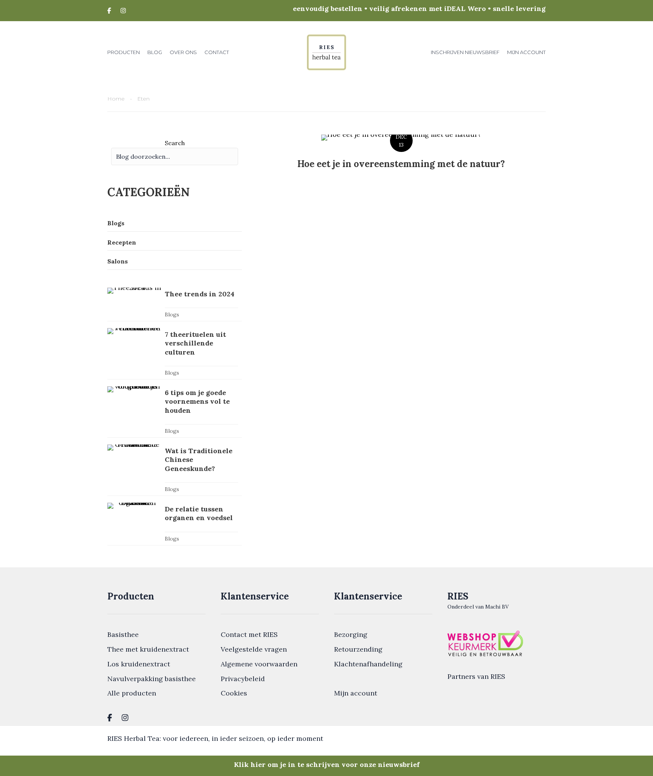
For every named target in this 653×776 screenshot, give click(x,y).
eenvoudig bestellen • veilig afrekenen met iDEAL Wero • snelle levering (419, 8)
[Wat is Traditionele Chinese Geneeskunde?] (174, 470)
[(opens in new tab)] (485, 642)
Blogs (172, 314)
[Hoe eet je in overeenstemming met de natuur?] (401, 157)
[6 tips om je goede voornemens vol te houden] (174, 411)
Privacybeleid (243, 678)
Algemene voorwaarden (259, 664)
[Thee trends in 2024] (174, 304)
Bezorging (350, 634)
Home (116, 98)
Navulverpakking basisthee (151, 678)
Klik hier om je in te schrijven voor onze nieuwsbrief (326, 764)
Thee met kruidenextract (148, 649)
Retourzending (358, 649)
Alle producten (131, 693)
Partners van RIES (476, 676)
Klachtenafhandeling (368, 664)
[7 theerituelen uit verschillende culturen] (174, 353)
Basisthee (123, 634)
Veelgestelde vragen (254, 649)
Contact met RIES (249, 634)
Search (175, 143)
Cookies (234, 693)
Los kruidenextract (138, 664)
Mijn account (355, 693)
